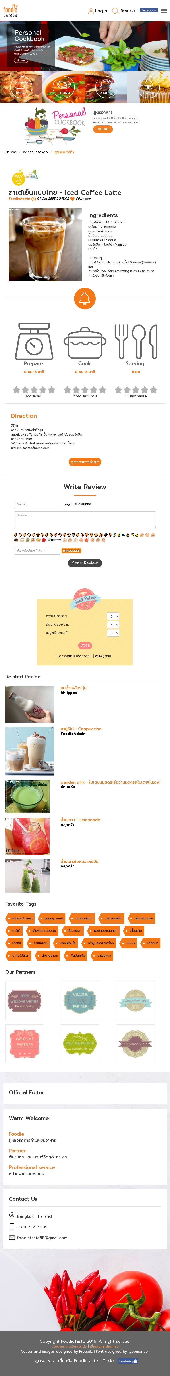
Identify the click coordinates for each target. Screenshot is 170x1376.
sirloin (130, 943)
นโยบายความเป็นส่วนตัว (69, 1346)
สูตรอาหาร (44, 1361)
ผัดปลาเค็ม (78, 955)
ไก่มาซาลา (75, 930)
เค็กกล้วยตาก (144, 918)
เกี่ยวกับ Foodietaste (78, 1361)
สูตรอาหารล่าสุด (35, 152)
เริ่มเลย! (103, 129)
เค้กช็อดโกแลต (22, 918)
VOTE (85, 645)
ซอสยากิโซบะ (84, 918)
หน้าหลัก (9, 152)
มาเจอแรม (104, 955)
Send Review (85, 563)
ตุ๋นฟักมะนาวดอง (44, 930)
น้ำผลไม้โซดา (20, 955)
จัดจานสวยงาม (57, 624)
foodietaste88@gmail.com (42, 1238)
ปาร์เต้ (16, 930)
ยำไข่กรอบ (40, 943)
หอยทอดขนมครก (105, 930)
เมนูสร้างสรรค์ (57, 632)
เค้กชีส (16, 943)
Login (101, 11)
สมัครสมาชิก (82, 504)
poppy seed (54, 918)
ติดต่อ (108, 1361)
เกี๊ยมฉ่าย (136, 930)
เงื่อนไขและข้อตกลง (104, 1346)
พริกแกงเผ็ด (113, 918)
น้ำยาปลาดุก (50, 955)
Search (128, 11)
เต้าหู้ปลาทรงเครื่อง (101, 943)
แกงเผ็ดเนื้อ (68, 943)
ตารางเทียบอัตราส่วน (75, 656)
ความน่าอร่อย (56, 616)
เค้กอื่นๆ (152, 943)
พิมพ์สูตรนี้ (103, 656)
